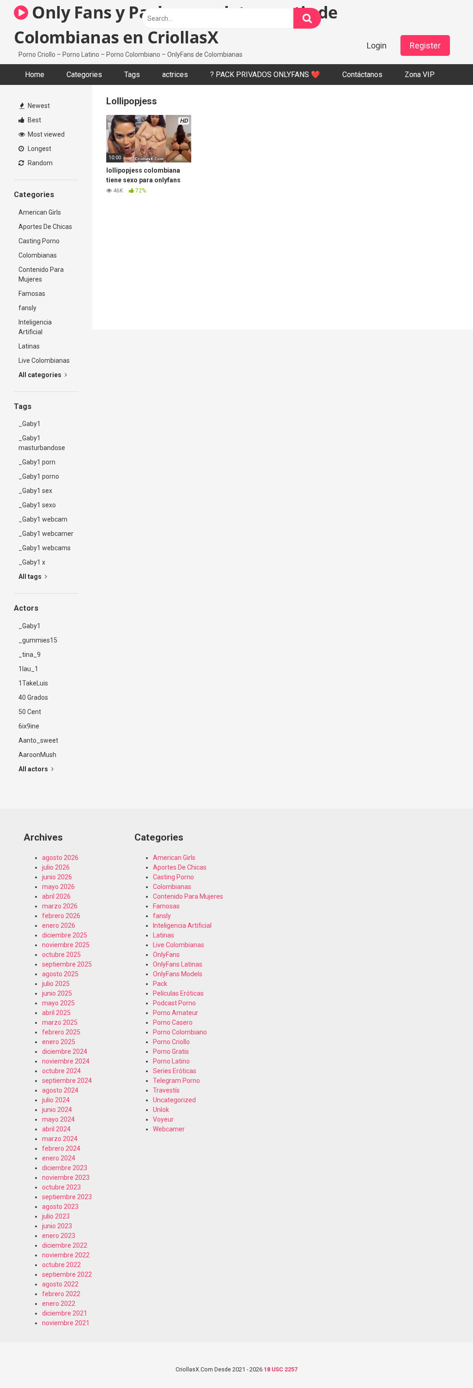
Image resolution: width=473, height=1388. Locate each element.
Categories (84, 74)
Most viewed (45, 134)
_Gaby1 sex (35, 490)
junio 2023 (57, 1226)
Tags (132, 74)
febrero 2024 (61, 1148)
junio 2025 (57, 993)
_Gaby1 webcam (42, 519)
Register (425, 45)
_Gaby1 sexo (37, 505)
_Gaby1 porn (36, 462)
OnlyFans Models (177, 974)
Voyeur (163, 1119)
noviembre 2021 (66, 1323)
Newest (38, 105)
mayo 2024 (58, 1119)
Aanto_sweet (38, 740)
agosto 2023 (60, 1206)
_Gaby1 (29, 423)
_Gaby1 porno (38, 476)
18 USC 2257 (280, 1369)
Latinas (29, 346)
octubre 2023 (61, 1187)
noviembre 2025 (66, 945)
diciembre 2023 (64, 1168)
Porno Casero (173, 1022)
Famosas (31, 293)
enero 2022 (58, 1303)
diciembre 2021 (64, 1313)
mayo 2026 (58, 886)
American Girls (39, 212)
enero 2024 (58, 1158)
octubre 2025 (61, 954)
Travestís (166, 1090)
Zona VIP (420, 74)
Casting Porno (39, 241)
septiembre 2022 (67, 1274)
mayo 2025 (58, 1003)
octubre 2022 (61, 1264)
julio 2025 (56, 983)
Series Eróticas (174, 1071)
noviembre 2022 (66, 1255)
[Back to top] (442, 1360)
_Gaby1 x (31, 562)
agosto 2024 (60, 1090)
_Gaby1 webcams (44, 548)
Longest (38, 148)
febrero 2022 (61, 1294)
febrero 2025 (61, 1032)
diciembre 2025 (64, 935)
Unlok (161, 1109)
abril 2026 (56, 896)
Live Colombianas (44, 360)
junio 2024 (57, 1109)
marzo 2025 (60, 1022)
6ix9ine (28, 726)
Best (33, 120)
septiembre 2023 (67, 1197)
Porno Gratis (171, 1051)
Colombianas (37, 255)
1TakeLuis (33, 683)
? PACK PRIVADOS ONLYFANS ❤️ (265, 74)
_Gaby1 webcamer (45, 533)
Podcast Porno (174, 1003)
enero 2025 (58, 1042)
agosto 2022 (60, 1284)
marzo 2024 (60, 1138)
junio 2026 (57, 877)
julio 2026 (56, 867)
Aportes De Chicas (45, 226)
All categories (40, 375)
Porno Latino (171, 1061)
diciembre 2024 (64, 1051)
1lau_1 (28, 669)
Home (34, 74)
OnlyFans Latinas (177, 964)
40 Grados (33, 697)
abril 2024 (56, 1129)
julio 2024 (56, 1100)
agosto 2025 (60, 974)
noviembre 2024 (66, 1061)
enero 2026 (58, 925)
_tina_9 (29, 654)
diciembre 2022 (64, 1245)
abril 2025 (56, 1012)
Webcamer (169, 1129)
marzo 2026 (60, 906)
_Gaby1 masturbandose (41, 442)
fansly (27, 308)
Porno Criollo (171, 1042)
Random (39, 163)
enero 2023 (58, 1235)
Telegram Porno (176, 1080)
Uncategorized (174, 1100)
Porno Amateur (175, 1012)
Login (377, 45)
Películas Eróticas (178, 993)
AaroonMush (37, 754)
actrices (175, 74)
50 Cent (29, 711)
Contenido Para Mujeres (41, 274)
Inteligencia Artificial (35, 327)
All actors (33, 769)
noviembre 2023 (66, 1177)
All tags (30, 576)
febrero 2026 (61, 915)
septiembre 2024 (67, 1080)
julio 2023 (56, 1216)
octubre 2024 (61, 1071)
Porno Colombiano (180, 1032)
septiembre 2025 (67, 964)
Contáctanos (362, 74)
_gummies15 (37, 640)
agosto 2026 (60, 857)
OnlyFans (166, 954)
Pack (160, 983)
